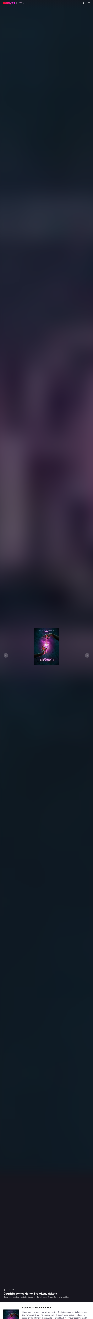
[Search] (83, 3)
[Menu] (88, 3)
